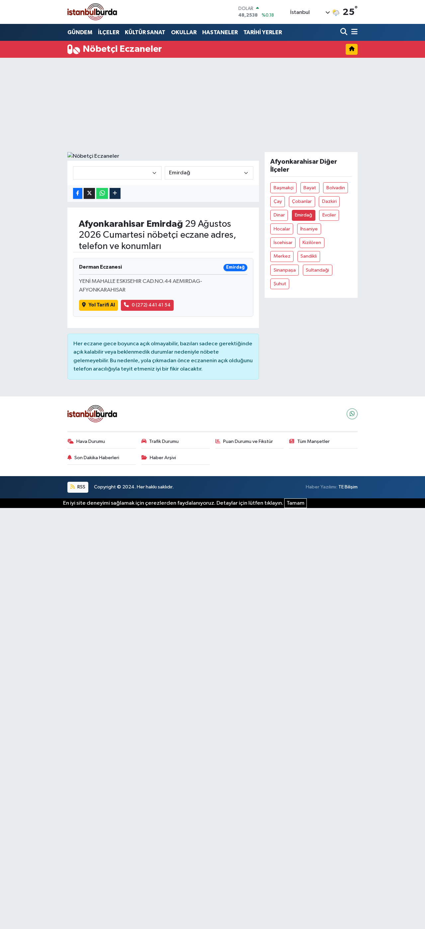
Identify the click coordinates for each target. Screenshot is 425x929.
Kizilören (311, 242)
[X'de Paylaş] (89, 193)
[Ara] (344, 32)
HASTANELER (220, 32)
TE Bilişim (348, 486)
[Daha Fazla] (115, 193)
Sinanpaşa (285, 270)
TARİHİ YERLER (262, 32)
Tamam (295, 503)
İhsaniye (309, 228)
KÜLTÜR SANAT (145, 32)
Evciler (329, 214)
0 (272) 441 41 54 (151, 304)
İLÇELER (108, 32)
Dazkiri (329, 201)
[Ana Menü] (353, 32)
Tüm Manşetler (313, 441)
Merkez (282, 256)
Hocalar (282, 228)
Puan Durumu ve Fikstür (248, 441)
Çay (278, 201)
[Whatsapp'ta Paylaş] (102, 193)
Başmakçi (284, 187)
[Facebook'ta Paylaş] (77, 193)
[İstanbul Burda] (92, 11)
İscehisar (283, 242)
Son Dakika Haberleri (96, 457)
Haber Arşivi (163, 457)
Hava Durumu (90, 441)
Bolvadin (335, 187)
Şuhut (280, 283)
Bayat (309, 187)
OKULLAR (184, 32)
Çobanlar (302, 201)
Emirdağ (303, 214)
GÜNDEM (79, 32)
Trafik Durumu (164, 441)
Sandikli (308, 256)
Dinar (279, 214)
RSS (80, 486)
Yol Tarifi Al (102, 304)
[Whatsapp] (352, 413)
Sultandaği (317, 270)
